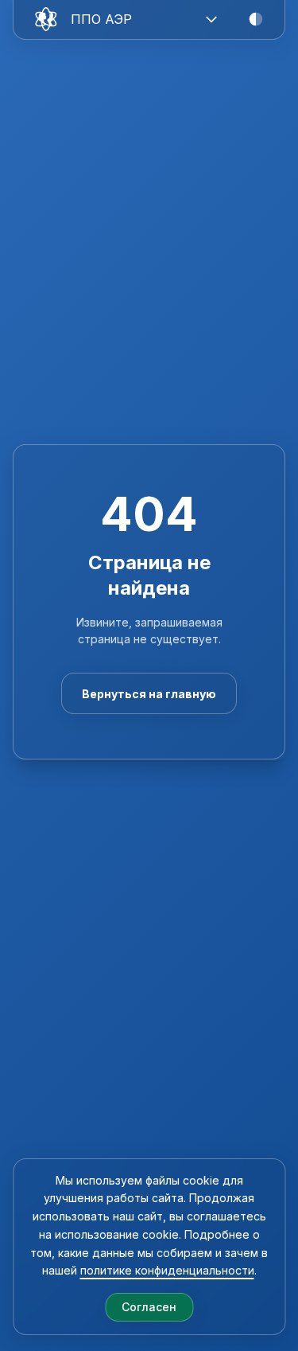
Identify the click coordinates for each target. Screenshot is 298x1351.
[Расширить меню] (211, 19)
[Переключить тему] (256, 19)
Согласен (149, 1307)
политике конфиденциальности (167, 1270)
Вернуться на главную (149, 694)
